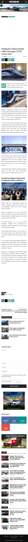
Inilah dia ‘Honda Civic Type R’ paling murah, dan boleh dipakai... (18, 512)
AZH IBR (5, 56)
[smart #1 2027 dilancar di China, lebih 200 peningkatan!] (5, 479)
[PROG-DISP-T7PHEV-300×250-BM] (14, 409)
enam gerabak (16, 221)
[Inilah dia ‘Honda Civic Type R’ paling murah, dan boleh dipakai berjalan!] (5, 512)
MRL (23, 113)
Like (5, 417)
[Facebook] (2, 59)
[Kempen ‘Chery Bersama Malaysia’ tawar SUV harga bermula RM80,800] (5, 458)
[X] (6, 59)
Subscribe (6, 424)
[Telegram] (12, 59)
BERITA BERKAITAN (6, 317)
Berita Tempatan (12, 16)
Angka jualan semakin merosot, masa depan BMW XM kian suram (17, 520)
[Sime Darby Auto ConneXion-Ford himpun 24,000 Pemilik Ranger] (5, 494)
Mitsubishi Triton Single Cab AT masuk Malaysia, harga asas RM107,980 (17, 465)
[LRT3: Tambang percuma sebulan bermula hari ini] (5, 336)
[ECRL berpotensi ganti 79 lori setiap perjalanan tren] (5, 322)
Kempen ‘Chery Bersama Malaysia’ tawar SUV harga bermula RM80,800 (17, 458)
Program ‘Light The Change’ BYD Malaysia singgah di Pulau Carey (18, 501)
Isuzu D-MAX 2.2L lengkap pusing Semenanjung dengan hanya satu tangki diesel (17, 472)
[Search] (26, 2)
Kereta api (10, 294)
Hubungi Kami (14, 537)
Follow (14, 417)
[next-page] (5, 342)
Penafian (21, 536)
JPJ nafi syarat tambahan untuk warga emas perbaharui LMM (20, 311)
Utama (2, 14)
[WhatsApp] (9, 59)
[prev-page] (2, 342)
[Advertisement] (14, 32)
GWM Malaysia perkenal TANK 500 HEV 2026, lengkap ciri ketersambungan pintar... (18, 486)
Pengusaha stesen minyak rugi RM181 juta (7, 310)
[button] (2, 2)
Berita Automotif (9, 14)
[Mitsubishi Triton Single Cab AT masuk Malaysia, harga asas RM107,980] (5, 465)
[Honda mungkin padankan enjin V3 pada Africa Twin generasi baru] (5, 527)
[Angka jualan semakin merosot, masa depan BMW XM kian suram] (5, 520)
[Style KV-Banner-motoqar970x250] (14, 12)
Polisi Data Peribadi (14, 536)
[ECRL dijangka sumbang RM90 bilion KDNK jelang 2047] (5, 329)
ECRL (22, 172)
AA (7, 292)
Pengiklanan (6, 536)
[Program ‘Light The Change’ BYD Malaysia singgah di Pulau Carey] (5, 501)
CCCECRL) (7, 117)
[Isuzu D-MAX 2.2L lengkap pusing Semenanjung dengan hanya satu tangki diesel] (5, 472)
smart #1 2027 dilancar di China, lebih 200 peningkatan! (18, 478)
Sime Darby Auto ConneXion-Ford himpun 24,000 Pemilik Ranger (17, 493)
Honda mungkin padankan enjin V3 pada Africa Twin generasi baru (17, 527)
